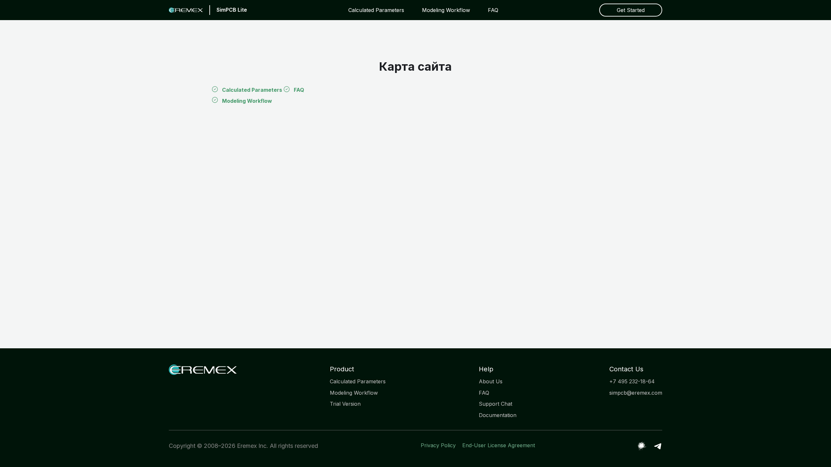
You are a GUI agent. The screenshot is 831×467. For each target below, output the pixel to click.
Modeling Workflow (446, 10)
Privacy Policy (438, 445)
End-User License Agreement (498, 445)
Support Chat (495, 404)
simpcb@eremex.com (635, 392)
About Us (490, 381)
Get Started (631, 10)
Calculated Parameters (376, 10)
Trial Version (345, 404)
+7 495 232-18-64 (632, 381)
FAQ (493, 10)
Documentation (497, 415)
